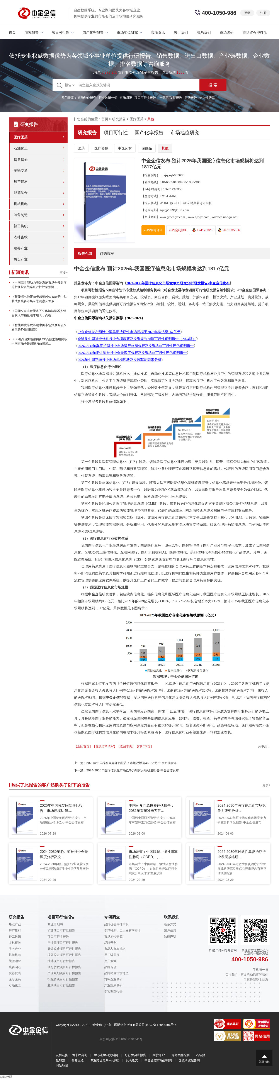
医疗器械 (101, 148)
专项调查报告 (113, 991)
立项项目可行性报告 (61, 985)
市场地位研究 (127, 32)
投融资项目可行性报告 (63, 979)
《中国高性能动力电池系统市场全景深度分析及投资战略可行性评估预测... (39, 285)
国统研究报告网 (189, 1060)
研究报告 (32, 32)
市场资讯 (158, 32)
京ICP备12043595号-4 (161, 1024)
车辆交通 (21, 170)
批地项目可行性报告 (61, 961)
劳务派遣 (77, 1060)
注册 (263, 13)
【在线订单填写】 (104, 746)
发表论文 (132, 1060)
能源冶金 (21, 193)
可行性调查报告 (135, 1055)
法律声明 (170, 936)
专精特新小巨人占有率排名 (122, 930)
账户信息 (170, 930)
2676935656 (231, 230)
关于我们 (181, 32)
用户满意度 (111, 955)
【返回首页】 (83, 746)
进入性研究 (207, 97)
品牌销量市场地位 (116, 973)
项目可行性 (60, 32)
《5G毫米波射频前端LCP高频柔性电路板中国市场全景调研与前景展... (39, 341)
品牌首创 (110, 967)
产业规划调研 (113, 985)
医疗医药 (21, 137)
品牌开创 (110, 942)
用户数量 (110, 961)
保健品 (146, 148)
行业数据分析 (108, 97)
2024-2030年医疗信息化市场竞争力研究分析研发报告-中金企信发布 (132, 770)
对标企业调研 (113, 979)
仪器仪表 (21, 159)
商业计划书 (55, 924)
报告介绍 (85, 253)
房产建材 (21, 181)
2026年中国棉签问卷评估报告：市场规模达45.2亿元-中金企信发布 (131, 763)
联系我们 (204, 32)
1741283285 (205, 230)
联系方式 (170, 924)
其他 (165, 148)
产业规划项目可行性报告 (64, 973)
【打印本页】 (144, 746)
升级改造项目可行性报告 (64, 948)
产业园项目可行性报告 (63, 942)
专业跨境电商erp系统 (104, 1060)
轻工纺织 (21, 226)
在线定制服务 (178, 230)
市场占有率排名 (255, 32)
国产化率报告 (93, 32)
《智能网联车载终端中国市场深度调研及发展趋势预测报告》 (39, 327)
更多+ (64, 272)
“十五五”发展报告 (170, 97)
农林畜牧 (21, 237)
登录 (247, 13)
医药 (81, 148)
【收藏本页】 (126, 746)
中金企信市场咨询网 (158, 1060)
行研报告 (191, 97)
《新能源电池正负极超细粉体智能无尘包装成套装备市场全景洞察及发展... (39, 299)
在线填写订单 (153, 230)
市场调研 (227, 32)
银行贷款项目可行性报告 (64, 967)
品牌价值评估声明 (116, 924)
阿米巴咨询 (79, 1055)
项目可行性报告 (145, 97)
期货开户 (159, 1055)
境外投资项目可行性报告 (64, 955)
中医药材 (125, 148)
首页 (12, 32)
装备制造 (21, 215)
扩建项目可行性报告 (61, 930)
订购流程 (107, 253)
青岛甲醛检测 (180, 1055)
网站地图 (62, 1065)
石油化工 (21, 148)
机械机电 (21, 204)
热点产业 (21, 259)
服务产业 (21, 248)
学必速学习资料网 (106, 1055)
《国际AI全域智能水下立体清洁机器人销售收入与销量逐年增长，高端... (39, 313)
